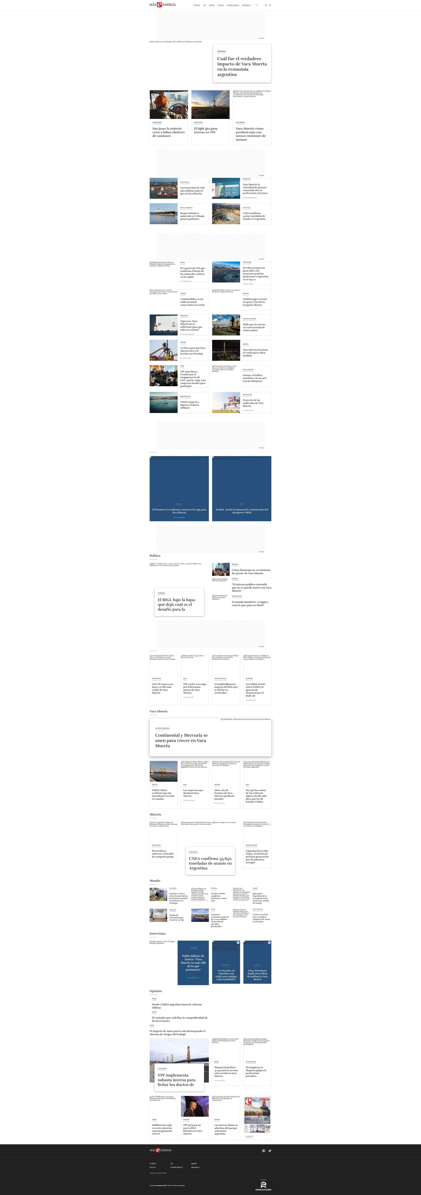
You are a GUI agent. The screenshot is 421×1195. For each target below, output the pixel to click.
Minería (212, 5)
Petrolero (214, 888)
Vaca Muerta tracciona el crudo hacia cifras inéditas (255, 352)
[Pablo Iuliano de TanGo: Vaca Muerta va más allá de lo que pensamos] (164, 963)
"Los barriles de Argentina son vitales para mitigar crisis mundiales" (226, 975)
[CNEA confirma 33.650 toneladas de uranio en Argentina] (226, 213)
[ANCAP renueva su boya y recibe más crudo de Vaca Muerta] (163, 665)
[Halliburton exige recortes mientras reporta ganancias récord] (163, 1106)
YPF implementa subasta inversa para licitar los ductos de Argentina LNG (176, 1082)
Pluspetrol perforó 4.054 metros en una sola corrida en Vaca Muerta (226, 1072)
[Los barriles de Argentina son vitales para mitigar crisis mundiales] (226, 951)
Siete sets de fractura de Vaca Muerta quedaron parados (224, 794)
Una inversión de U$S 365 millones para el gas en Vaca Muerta (192, 190)
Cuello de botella (258, 909)
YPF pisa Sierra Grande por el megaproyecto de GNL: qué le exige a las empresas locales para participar (193, 379)
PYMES (182, 366)
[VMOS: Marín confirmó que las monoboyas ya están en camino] (163, 771)
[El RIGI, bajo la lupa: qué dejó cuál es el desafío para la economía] (179, 585)
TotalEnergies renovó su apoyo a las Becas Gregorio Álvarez (255, 302)
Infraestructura (185, 396)
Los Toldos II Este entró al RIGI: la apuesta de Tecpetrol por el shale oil (255, 690)
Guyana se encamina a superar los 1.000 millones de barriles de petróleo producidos (220, 920)
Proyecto (155, 784)
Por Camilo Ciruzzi (251, 700)
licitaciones (162, 1068)
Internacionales (233, 5)
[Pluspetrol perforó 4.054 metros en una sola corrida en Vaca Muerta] (226, 1048)
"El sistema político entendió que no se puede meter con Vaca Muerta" (251, 587)
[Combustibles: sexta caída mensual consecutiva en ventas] (164, 299)
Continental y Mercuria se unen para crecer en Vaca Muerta (181, 741)
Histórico (246, 344)
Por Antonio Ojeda (248, 284)
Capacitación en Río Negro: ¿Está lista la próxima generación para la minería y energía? (257, 856)
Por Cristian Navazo (186, 281)
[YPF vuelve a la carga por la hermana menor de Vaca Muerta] (195, 665)
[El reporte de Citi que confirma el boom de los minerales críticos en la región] (164, 272)
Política (221, 5)
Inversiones (249, 678)
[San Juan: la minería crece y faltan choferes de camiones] (169, 104)
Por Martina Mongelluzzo (250, 197)
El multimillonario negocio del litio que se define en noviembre (226, 688)
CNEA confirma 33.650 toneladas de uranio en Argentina (254, 216)
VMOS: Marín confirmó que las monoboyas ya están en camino (163, 794)
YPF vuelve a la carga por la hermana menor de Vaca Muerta (194, 688)
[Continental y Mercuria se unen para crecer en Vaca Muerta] (246, 737)
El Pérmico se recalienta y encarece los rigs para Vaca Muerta (179, 511)
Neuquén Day (246, 179)
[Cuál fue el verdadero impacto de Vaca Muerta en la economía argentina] (210, 63)
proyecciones (247, 262)
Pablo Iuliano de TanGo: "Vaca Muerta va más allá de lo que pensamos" (193, 962)
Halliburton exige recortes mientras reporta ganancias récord (162, 1129)
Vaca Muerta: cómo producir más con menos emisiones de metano (251, 134)
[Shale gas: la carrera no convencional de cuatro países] (226, 324)
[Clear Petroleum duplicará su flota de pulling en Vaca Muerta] (257, 951)
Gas (204, 5)
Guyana (213, 909)
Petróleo (197, 5)
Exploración (172, 888)
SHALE (185, 784)
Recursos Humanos (251, 845)
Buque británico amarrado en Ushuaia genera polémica (192, 216)
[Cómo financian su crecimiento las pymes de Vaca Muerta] (221, 569)
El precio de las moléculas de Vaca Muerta (253, 403)
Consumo (183, 293)
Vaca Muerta (240, 122)
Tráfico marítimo (248, 369)
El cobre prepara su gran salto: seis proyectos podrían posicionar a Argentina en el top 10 (255, 273)
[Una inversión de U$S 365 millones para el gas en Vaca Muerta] (164, 188)
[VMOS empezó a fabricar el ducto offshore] (164, 402)
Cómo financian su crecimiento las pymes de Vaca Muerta (251, 571)
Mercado (179, 504)
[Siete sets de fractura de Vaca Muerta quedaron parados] (226, 771)
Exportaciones (247, 394)
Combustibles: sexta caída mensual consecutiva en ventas (192, 302)
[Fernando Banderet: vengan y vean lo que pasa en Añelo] (221, 601)
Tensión (154, 1119)
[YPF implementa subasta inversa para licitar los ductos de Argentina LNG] (179, 1060)
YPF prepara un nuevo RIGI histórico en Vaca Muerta (192, 1129)
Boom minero (157, 122)
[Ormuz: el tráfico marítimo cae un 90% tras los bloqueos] (226, 375)
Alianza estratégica (162, 728)
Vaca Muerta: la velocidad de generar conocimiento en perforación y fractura (255, 189)
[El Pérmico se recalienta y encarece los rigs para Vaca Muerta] (179, 478)
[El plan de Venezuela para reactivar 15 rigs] (158, 915)
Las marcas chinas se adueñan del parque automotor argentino (226, 1129)
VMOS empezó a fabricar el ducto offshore (189, 404)
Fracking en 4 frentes (249, 319)
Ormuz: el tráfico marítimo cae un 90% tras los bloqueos (255, 378)
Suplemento (249, 1136)
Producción (198, 122)
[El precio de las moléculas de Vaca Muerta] (226, 402)
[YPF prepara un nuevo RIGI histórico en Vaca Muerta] (195, 1106)
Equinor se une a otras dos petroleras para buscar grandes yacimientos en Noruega (178, 898)
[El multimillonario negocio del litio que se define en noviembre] (226, 665)
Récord (216, 1062)
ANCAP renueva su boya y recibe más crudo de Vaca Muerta (162, 688)
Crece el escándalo (186, 207)
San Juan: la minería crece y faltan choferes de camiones (169, 132)
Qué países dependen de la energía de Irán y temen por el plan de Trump (261, 898)
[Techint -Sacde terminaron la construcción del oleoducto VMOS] (241, 478)
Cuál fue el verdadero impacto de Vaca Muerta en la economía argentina (242, 66)
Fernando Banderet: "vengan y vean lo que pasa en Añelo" (250, 603)
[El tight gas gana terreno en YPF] (210, 104)
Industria (183, 342)
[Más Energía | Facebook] (266, 5)
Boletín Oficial (185, 182)
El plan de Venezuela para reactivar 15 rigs (176, 917)
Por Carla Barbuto (179, 518)
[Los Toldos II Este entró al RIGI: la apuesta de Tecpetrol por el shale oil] (257, 665)
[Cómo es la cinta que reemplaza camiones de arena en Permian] (242, 915)
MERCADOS (235, 564)
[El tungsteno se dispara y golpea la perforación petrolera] (257, 1048)
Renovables (246, 5)
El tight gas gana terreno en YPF (206, 130)
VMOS (241, 504)
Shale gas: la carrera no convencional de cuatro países (254, 327)
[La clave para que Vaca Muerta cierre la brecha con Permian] (164, 350)
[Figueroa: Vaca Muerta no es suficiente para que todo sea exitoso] (164, 324)
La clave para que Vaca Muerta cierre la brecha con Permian (192, 350)
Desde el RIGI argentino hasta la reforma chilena (177, 1006)
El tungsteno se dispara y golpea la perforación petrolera (256, 1072)
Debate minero (156, 845)
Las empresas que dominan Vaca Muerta (193, 793)
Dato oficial (246, 207)
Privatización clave (220, 678)
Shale (185, 678)
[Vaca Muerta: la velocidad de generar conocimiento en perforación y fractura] (226, 188)
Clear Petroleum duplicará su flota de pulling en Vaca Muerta (257, 975)
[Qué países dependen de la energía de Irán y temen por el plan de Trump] (242, 894)
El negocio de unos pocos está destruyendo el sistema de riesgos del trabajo (177, 1032)
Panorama (221, 51)
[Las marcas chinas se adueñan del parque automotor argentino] (226, 1106)
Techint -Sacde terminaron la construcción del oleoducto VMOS (241, 511)
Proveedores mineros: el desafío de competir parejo (163, 853)
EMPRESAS (246, 293)
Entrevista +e (226, 965)
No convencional (251, 1062)
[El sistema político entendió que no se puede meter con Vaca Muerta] (221, 584)
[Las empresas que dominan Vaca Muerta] (195, 771)
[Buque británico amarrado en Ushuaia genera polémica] (164, 213)
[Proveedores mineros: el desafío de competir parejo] (163, 832)
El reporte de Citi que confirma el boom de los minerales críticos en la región (192, 272)
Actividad (257, 965)
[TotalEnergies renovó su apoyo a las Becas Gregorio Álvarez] (226, 299)
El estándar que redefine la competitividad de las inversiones (180, 1019)
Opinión (154, 999)
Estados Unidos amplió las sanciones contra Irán (219, 897)
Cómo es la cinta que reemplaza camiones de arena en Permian (261, 918)
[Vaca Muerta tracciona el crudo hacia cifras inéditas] (226, 350)
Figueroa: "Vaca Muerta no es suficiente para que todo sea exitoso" (191, 325)
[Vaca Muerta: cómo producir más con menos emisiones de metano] (252, 104)
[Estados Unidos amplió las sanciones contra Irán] (200, 894)
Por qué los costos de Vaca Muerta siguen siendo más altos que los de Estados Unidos (256, 796)
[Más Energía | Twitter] (270, 5)
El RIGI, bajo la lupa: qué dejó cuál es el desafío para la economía (177, 606)
